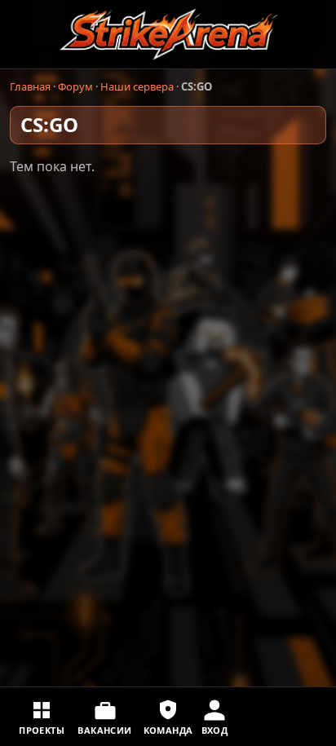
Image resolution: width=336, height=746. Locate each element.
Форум (75, 86)
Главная (30, 86)
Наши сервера (137, 86)
